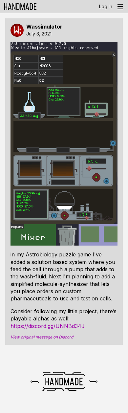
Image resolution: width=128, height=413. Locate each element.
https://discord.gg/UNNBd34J (48, 326)
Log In (105, 6)
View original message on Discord (42, 337)
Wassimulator (44, 27)
